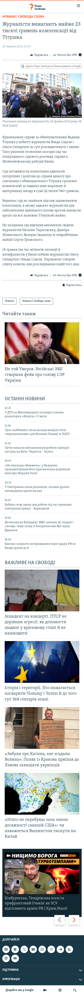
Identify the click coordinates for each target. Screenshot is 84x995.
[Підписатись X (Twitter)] (24, 949)
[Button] (39, 55)
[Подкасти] (60, 990)
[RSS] (69, 949)
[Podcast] (6, 958)
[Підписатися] (15, 958)
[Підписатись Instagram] (42, 949)
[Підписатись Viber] (51, 949)
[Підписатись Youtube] (33, 949)
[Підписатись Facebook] (6, 949)
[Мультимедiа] (45, 990)
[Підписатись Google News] (15, 949)
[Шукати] (75, 990)
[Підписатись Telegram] (60, 949)
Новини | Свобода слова (23, 17)
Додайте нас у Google (20, 990)
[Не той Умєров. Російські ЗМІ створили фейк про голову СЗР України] (42, 343)
